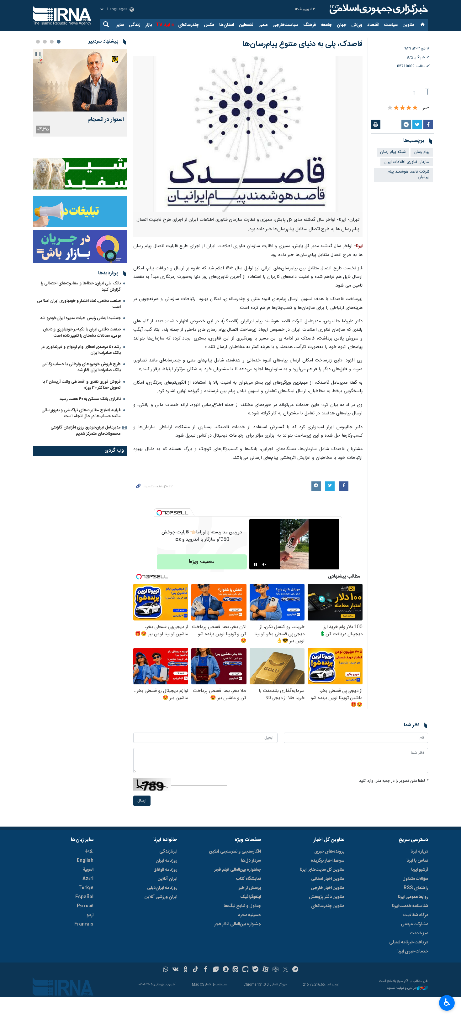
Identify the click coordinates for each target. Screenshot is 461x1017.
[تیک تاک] (195, 970)
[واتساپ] (166, 970)
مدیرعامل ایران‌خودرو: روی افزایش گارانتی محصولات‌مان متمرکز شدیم (85, 430)
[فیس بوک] (205, 970)
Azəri (87, 879)
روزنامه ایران (166, 860)
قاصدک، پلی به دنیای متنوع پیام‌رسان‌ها (302, 44)
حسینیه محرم (249, 915)
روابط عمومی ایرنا (413, 897)
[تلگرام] (295, 970)
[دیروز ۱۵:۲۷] (80, 80)
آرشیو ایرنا (419, 870)
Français (83, 924)
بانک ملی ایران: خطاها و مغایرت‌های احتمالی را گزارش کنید (81, 286)
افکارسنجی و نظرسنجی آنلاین (235, 851)
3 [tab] (45, 42)
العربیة (88, 870)
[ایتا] (235, 970)
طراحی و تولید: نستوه (402, 988)
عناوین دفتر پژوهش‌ (326, 897)
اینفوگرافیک (250, 897)
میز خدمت (419, 933)
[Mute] (264, 564)
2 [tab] (52, 42)
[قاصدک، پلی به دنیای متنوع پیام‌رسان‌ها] (248, 134)
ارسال (141, 800)
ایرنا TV (163, 25)
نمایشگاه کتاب (248, 879)
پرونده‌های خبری (329, 851)
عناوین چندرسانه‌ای (327, 906)
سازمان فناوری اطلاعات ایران (407, 162)
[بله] (255, 970)
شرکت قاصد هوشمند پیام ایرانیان (409, 174)
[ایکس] (285, 970)
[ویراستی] (215, 970)
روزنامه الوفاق (165, 870)
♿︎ (447, 1002)
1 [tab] (59, 42)
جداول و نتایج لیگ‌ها (242, 906)
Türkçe (85, 888)
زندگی (134, 25)
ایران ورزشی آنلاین (161, 897)
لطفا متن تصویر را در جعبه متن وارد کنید (393, 781)
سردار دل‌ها (251, 860)
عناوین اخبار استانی (327, 879)
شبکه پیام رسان (393, 152)
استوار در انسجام (105, 119)
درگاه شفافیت (415, 915)
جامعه (326, 25)
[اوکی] (185, 970)
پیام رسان (422, 152)
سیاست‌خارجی (285, 25)
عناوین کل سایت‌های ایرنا (322, 870)
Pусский (85, 906)
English (85, 860)
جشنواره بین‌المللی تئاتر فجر (237, 924)
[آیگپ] (245, 970)
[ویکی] (175, 970)
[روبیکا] (275, 970)
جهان (341, 25)
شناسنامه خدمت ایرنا (410, 906)
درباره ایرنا (419, 851)
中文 (89, 851)
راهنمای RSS (416, 888)
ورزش (356, 25)
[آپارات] (265, 970)
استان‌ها (226, 25)
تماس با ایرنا (417, 860)
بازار (148, 25)
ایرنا (378, 9)
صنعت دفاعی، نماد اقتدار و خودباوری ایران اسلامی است (79, 304)
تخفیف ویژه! (202, 562)
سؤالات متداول (415, 879)
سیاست (391, 25)
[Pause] (255, 564)
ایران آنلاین (167, 879)
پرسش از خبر (250, 888)
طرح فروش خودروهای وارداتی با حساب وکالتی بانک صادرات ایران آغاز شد (81, 367)
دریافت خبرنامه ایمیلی (408, 942)
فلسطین (246, 25)
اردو (90, 915)
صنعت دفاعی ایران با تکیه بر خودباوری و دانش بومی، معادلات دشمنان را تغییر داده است (82, 332)
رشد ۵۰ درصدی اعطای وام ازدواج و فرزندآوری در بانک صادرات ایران (81, 350)
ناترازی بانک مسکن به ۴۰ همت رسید (90, 399)
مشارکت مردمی (414, 924)
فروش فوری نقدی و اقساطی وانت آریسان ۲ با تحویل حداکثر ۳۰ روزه (81, 384)
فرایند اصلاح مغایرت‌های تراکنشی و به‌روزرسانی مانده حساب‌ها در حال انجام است (81, 413)
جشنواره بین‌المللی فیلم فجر (237, 870)
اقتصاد (373, 25)
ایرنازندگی (168, 851)
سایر (120, 25)
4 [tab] (38, 42)
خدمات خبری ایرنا (412, 951)
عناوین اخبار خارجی (327, 888)
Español (84, 897)
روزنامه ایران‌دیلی (162, 888)
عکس (209, 25)
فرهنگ (309, 25)
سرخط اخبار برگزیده (327, 860)
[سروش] (225, 970)
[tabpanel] (80, 93)
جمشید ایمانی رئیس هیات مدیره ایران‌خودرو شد (80, 318)
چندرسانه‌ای (188, 25)
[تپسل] (159, 513)
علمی (263, 25)
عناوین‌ (408, 25)
